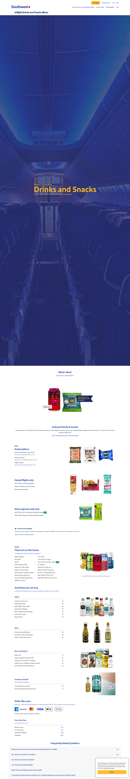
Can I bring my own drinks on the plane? (23, 754)
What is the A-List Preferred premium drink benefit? (27, 770)
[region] (112, 768)
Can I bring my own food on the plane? (23, 760)
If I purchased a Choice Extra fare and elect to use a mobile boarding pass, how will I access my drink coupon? (44, 775)
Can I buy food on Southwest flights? (22, 765)
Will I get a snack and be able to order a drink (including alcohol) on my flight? (34, 749)
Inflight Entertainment (65, 194)
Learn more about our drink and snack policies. (65, 435)
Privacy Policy (111, 768)
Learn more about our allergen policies (24, 534)
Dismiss (112, 772)
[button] (95, 3)
